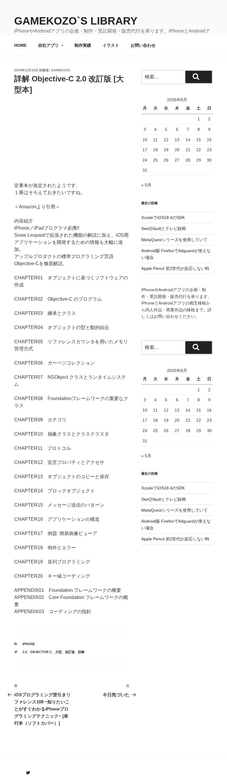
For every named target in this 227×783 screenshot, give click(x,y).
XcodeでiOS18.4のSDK (163, 217)
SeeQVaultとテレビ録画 (163, 228)
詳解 (81, 652)
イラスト (111, 45)
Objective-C (41, 652)
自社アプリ (48, 45)
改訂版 (70, 652)
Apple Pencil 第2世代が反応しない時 (175, 268)
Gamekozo (60, 70)
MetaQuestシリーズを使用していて (174, 239)
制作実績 (82, 45)
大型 (58, 652)
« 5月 (146, 185)
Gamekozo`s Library (75, 21)
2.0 (24, 652)
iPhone (28, 644)
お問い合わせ (143, 45)
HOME (20, 45)
